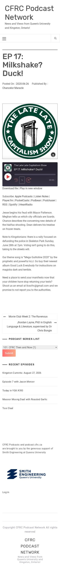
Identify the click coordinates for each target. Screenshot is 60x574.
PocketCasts (22, 200)
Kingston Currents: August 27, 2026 (21, 372)
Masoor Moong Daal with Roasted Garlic (24, 399)
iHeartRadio (25, 204)
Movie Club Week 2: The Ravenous (28, 316)
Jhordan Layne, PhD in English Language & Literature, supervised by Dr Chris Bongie (29, 326)
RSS (4, 204)
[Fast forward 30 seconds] (28, 180)
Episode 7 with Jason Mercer (18, 381)
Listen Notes (41, 196)
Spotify (13, 204)
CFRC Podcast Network (29, 13)
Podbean (36, 200)
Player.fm (7, 200)
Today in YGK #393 (12, 390)
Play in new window (31, 188)
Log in (5, 492)
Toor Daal (7, 408)
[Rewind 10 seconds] (16, 180)
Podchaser (49, 200)
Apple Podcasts (23, 196)
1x (22, 180)
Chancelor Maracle (13, 87)
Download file (10, 188)
